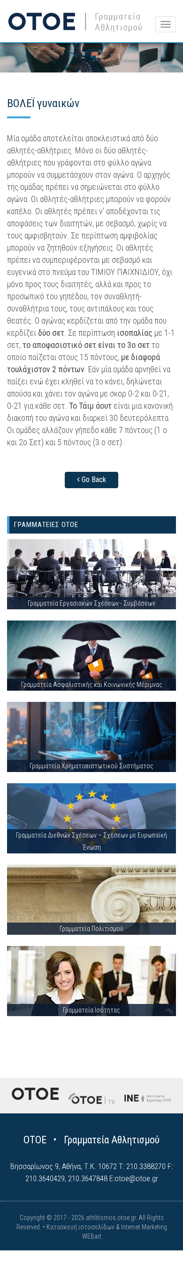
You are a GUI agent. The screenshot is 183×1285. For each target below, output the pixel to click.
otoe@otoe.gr (136, 1178)
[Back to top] (154, 1257)
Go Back (93, 479)
